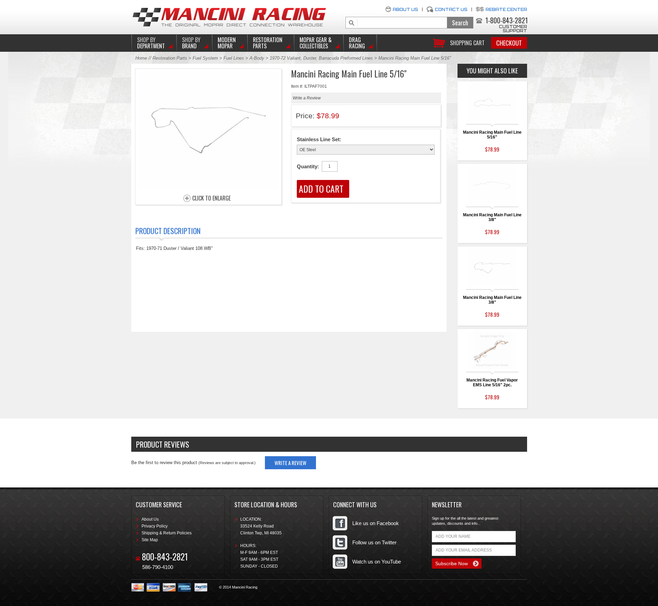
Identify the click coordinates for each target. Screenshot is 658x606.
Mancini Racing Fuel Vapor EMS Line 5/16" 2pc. (492, 382)
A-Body (256, 58)
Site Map (150, 539)
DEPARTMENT (151, 43)
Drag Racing (357, 43)
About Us (405, 9)
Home (141, 58)
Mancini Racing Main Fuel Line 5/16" (492, 135)
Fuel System (205, 58)
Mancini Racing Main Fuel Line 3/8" (492, 217)
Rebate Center (506, 9)
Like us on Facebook (375, 523)
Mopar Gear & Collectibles (316, 43)
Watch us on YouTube (376, 562)
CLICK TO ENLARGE (211, 198)
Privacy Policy (155, 526)
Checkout (509, 42)
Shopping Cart (467, 42)
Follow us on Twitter (374, 542)
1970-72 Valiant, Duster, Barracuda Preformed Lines (321, 58)
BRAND (191, 43)
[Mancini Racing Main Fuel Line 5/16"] (208, 188)
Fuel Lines (233, 58)
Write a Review (307, 98)
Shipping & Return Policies (167, 533)
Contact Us (451, 9)
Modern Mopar (227, 43)
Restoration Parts (267, 43)
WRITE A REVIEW (290, 462)
